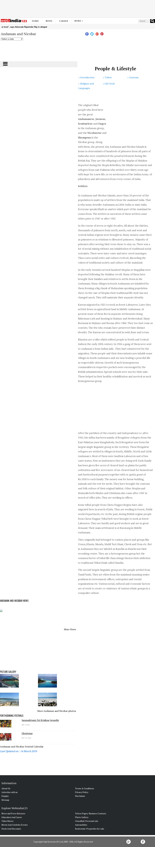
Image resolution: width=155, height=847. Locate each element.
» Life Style (109, 83)
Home (35, 20)
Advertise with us (10, 792)
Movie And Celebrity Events (15, 824)
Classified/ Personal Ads (86, 821)
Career (63, 20)
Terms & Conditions (84, 788)
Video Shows (7, 821)
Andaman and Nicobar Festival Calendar (21, 746)
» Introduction (86, 77)
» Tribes (107, 77)
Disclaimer (80, 796)
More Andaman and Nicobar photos (56, 711)
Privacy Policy (81, 792)
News (49, 20)
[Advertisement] (77, 8)
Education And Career (12, 817)
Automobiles (81, 824)
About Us (6, 788)
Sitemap (5, 799)
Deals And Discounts (11, 828)
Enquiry (5, 796)
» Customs (133, 77)
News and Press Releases (13, 813)
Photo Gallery (81, 817)
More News (70, 629)
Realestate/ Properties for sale (89, 828)
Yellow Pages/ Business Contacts (90, 813)
